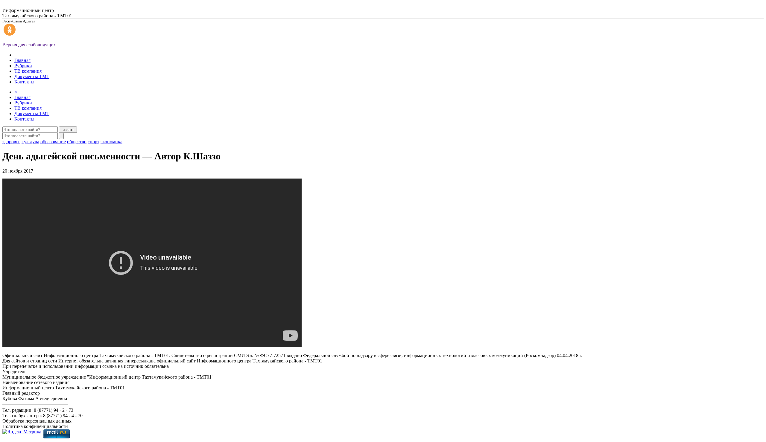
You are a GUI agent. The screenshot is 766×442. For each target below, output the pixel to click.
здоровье (11, 141)
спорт (93, 141)
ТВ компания (28, 71)
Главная (22, 60)
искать (68, 129)
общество (76, 141)
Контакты (24, 81)
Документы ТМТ (31, 76)
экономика (111, 141)
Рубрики (23, 65)
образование (53, 141)
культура (30, 141)
